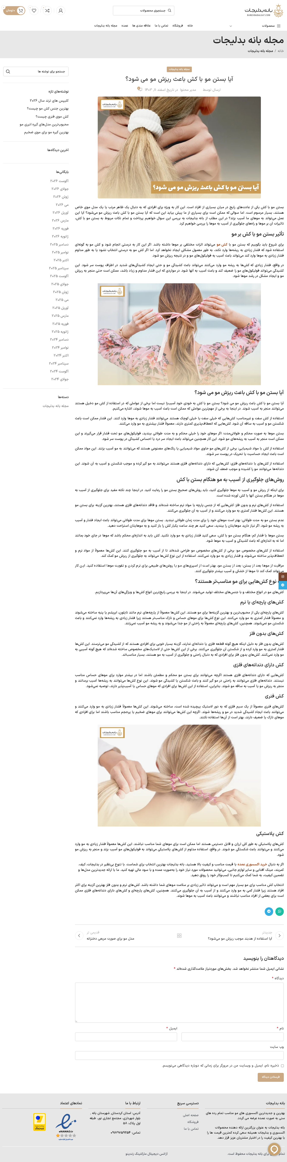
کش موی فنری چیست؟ (52, 116)
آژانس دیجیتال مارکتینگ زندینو (147, 1154)
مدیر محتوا (188, 90)
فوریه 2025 (60, 324)
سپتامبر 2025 (59, 268)
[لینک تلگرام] (269, 911)
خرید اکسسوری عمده (252, 864)
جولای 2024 (60, 379)
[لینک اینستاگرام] (283, 577)
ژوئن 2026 (61, 197)
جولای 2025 (60, 284)
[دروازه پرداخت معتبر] (39, 1121)
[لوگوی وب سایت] (263, 10)
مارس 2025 (60, 316)
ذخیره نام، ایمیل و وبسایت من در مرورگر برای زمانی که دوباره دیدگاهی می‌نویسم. (220, 1065)
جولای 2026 (60, 189)
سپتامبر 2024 (59, 363)
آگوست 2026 (59, 181)
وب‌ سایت (277, 1047)
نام (280, 1028)
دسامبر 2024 (59, 339)
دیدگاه (278, 978)
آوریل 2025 (60, 308)
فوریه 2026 (61, 228)
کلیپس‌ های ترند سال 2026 (49, 100)
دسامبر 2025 (59, 244)
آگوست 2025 (59, 276)
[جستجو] (8, 71)
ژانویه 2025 (60, 332)
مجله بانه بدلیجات (260, 51)
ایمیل (171, 1028)
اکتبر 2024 (61, 355)
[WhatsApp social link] (279, 911)
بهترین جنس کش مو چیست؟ (48, 108)
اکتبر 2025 (61, 260)
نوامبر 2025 (60, 252)
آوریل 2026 (61, 213)
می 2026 (62, 205)
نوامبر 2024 (60, 347)
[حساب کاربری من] (60, 10)
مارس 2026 (60, 220)
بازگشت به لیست (179, 935)
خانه (281, 51)
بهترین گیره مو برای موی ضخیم (46, 132)
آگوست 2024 (59, 371)
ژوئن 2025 (61, 292)
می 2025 (62, 300)
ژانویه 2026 (60, 236)
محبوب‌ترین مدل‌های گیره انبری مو (44, 124)
